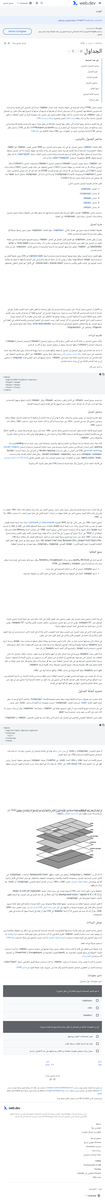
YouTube (97, 1169)
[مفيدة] (9, 43)
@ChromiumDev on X (92, 1165)
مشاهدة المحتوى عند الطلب (67, 20)
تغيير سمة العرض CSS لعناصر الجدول (41, 907)
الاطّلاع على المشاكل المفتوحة (91, 1132)
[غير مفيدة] (5, 43)
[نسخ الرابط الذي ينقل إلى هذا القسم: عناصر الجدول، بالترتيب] (73, 139)
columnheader (48, 522)
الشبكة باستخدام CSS (45, 118)
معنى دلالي (62, 751)
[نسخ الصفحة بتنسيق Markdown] (73, 51)
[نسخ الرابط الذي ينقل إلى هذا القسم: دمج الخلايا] (87, 552)
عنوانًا (15, 934)
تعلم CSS (35, 131)
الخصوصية (92, 1189)
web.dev (98, 43)
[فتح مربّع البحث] (41, 3)
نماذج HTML (22, 967)
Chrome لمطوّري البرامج (92, 1142)
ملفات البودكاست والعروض (92, 1154)
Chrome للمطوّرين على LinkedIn (89, 1173)
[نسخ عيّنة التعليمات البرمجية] (103, 374)
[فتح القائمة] (99, 3)
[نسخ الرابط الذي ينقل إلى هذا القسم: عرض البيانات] (84, 922)
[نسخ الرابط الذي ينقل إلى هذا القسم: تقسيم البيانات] (86, 335)
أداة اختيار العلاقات (67, 813)
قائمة (10, 934)
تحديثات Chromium (93, 1146)
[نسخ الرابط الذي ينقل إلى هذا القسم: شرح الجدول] (87, 224)
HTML (83, 43)
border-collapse (11, 447)
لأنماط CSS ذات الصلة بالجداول (16, 457)
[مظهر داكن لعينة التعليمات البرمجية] (100, 374)
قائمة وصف (86, 956)
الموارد (99, 11)
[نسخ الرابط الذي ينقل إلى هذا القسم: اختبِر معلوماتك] (85, 975)
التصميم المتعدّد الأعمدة (57, 937)
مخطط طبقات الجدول (79, 881)
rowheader (33, 522)
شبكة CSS (11, 937)
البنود (100, 1189)
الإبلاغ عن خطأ (96, 1128)
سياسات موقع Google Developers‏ (58, 1091)
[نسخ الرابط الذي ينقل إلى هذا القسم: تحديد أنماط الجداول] (76, 691)
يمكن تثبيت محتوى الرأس (71, 354)
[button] (52, 1000)
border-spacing (93, 450)
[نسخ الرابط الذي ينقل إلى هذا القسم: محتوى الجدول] (85, 411)
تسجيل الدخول (8, 3)
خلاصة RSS (97, 1177)
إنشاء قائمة (70, 118)
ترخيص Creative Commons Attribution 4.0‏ (62, 1088)
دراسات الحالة (96, 1150)
